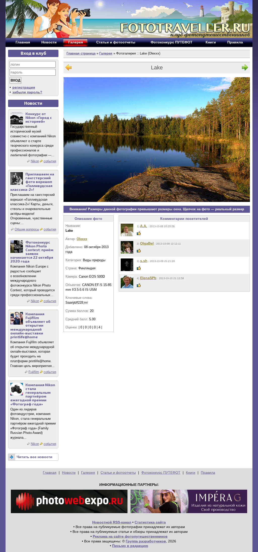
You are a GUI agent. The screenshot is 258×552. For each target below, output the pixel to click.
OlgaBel (147, 243)
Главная (49, 472)
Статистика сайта (150, 522)
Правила (208, 472)
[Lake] (156, 139)
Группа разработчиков (146, 541)
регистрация (23, 87)
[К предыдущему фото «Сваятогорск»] (69, 68)
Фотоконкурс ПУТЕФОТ (160, 472)
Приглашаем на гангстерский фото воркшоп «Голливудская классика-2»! (32, 182)
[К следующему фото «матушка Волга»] (245, 68)
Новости (69, 472)
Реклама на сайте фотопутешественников (130, 536)
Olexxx (82, 239)
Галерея (105, 53)
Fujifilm (33, 372)
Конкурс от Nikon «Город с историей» (38, 117)
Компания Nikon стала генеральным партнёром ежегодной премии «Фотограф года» (32, 394)
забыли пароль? (27, 92)
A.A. (143, 226)
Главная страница (81, 53)
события (50, 161)
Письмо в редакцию (130, 546)
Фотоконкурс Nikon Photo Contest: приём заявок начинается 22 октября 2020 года (31, 252)
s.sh (143, 261)
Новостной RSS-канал (111, 522)
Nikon (35, 161)
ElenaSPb (148, 278)
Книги (190, 472)
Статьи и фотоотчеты (118, 472)
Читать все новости (34, 457)
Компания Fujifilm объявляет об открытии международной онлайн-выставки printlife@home (30, 325)
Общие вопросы (27, 229)
